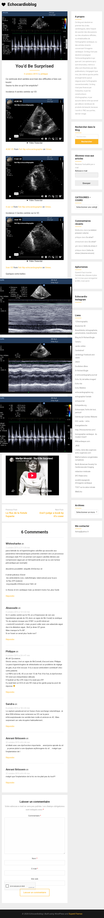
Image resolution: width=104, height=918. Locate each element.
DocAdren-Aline (81, 366)
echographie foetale (83, 397)
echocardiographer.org (84, 392)
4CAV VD (10, 149)
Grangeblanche (81, 425)
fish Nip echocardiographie (31, 149)
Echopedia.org (80, 405)
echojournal (79, 401)
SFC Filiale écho (81, 476)
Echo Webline (80, 388)
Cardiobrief (79, 350)
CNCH (77, 362)
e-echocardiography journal (86, 375)
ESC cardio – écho (82, 421)
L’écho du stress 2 (90, 246)
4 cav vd (9, 207)
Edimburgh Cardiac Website (86, 417)
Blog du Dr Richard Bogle (85, 337)
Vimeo (48, 149)
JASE (77, 446)
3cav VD (9, 267)
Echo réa (78, 384)
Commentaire (34, 816)
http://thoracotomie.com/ (85, 430)
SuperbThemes (75, 914)
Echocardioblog (22, 4)
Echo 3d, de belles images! (85, 379)
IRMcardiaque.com (82, 441)
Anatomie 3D (80, 326)
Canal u (78, 342)
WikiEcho (78, 492)
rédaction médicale (82, 471)
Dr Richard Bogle (81, 371)
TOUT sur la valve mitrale (85, 487)
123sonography (81, 322)
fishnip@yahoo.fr (82, 532)
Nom (34, 858)
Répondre (10, 596)
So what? (89, 237)
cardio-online (80, 346)
